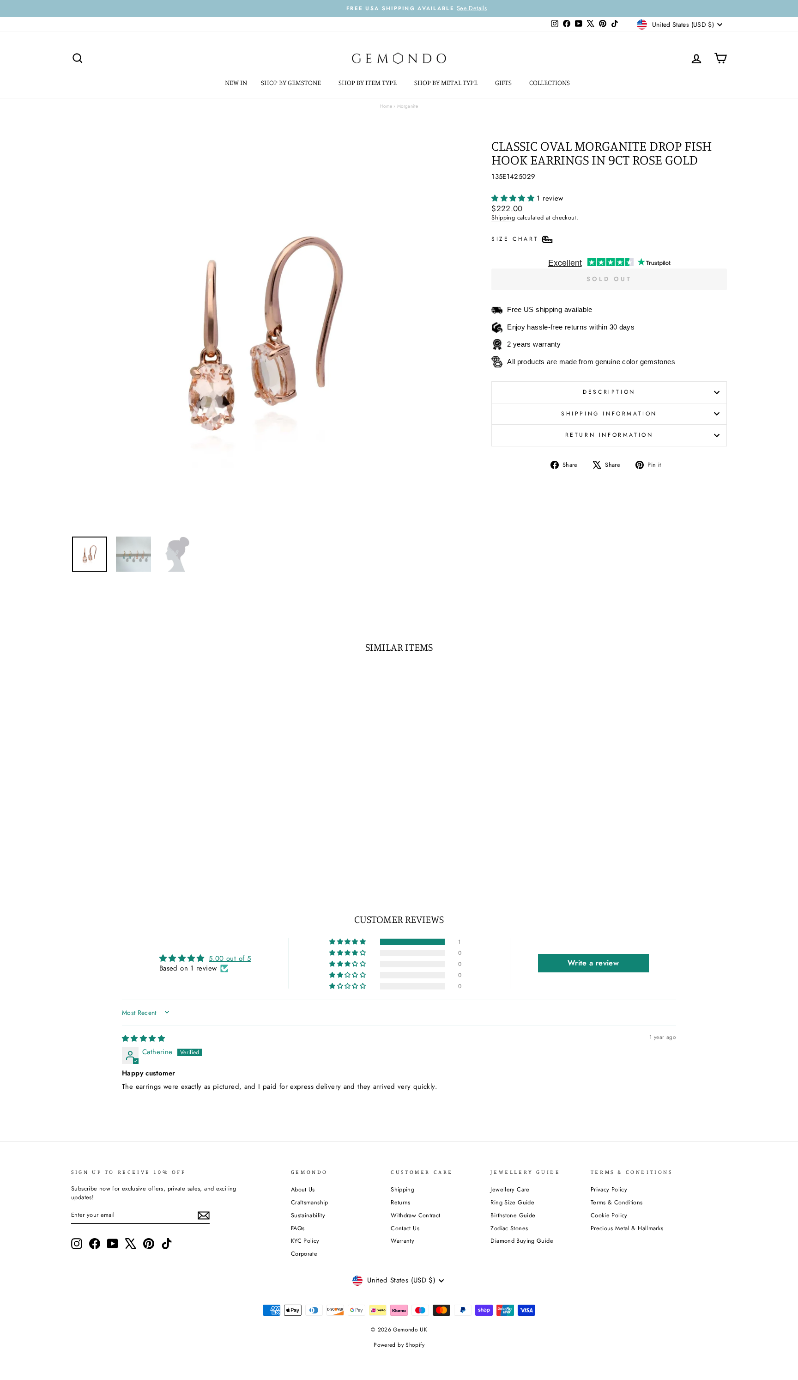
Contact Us (405, 1228)
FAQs (298, 1228)
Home (386, 106)
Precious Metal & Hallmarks (627, 1228)
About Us (303, 1189)
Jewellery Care (509, 1189)
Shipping (503, 217)
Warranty (402, 1240)
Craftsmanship (309, 1202)
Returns (401, 1202)
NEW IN (236, 82)
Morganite (407, 106)
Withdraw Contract (415, 1215)
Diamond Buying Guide (521, 1240)
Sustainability (308, 1215)
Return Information (609, 435)
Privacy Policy (609, 1189)
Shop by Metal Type (446, 82)
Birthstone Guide (512, 1215)
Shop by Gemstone (291, 82)
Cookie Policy (609, 1215)
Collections (550, 82)
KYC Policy (305, 1240)
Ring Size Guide (512, 1202)
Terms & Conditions (617, 1202)
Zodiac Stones (509, 1228)
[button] (514, 198)
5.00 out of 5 (230, 958)
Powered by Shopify (399, 1345)
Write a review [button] (593, 963)
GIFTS (504, 82)
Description (609, 392)
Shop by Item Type (368, 82)
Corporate (304, 1253)
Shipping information (609, 413)
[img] (143, 1038)
